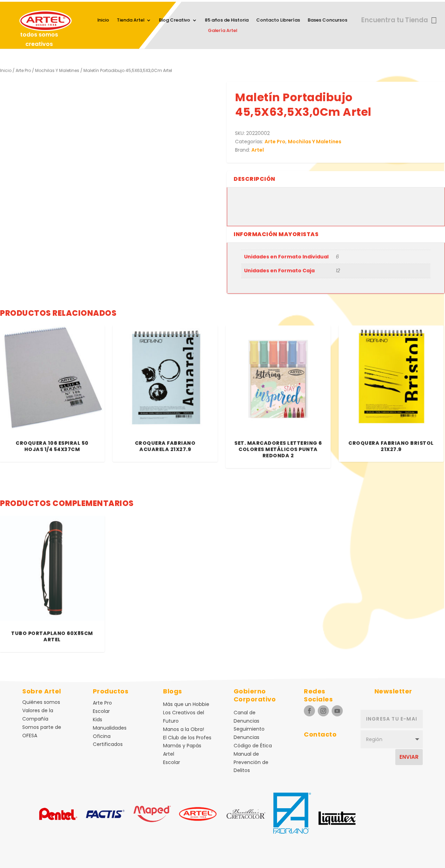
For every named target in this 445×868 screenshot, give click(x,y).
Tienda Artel (130, 20)
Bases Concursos (327, 20)
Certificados (108, 744)
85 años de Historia (227, 20)
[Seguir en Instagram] (323, 710)
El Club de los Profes (187, 737)
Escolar (101, 711)
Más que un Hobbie (186, 704)
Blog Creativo (174, 20)
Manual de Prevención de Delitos (251, 762)
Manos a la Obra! (183, 729)
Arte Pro (23, 70)
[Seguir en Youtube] (337, 710)
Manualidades (110, 727)
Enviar (409, 757)
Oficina (102, 736)
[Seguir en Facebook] (309, 710)
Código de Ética (253, 745)
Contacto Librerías (278, 20)
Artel (257, 149)
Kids (97, 719)
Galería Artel (222, 31)
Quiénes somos (41, 702)
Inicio (103, 20)
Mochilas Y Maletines (57, 70)
